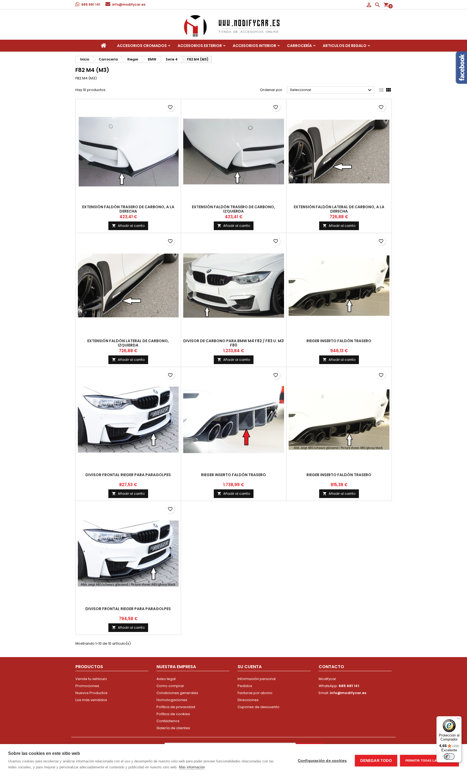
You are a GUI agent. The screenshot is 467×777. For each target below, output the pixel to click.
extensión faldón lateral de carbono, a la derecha (339, 209)
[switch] (449, 756)
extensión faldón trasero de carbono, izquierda (233, 209)
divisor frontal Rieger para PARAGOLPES (128, 474)
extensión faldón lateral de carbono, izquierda (128, 343)
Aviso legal (166, 678)
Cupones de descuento (258, 706)
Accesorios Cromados (142, 45)
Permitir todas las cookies (429, 760)
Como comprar (170, 685)
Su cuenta (250, 667)
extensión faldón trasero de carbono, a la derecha (128, 209)
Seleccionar (331, 90)
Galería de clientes (173, 728)
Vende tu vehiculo (91, 678)
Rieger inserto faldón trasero (338, 341)
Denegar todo (376, 761)
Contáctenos (167, 721)
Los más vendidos (91, 699)
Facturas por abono (255, 692)
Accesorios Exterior (200, 45)
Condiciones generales (177, 692)
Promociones (87, 685)
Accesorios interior (254, 45)
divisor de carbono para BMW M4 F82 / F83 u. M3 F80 (233, 343)
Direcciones (248, 699)
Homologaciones (171, 699)
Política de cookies (173, 714)
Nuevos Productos (91, 692)
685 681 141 (90, 4)
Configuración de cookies (322, 761)
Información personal (257, 678)
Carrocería (299, 45)
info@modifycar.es (128, 4)
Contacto (331, 667)
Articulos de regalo (344, 45)
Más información (192, 767)
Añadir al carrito (128, 225)
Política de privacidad (175, 706)
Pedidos (245, 685)
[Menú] (458, 719)
